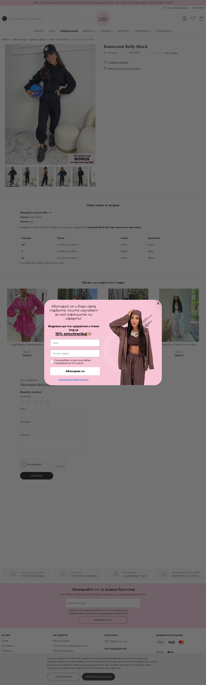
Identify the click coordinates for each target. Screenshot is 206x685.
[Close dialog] (158, 303)
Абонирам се (75, 371)
